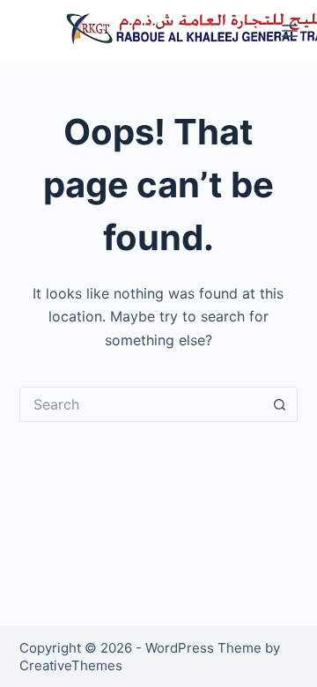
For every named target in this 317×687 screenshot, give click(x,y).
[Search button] (280, 404)
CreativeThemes (70, 665)
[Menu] (290, 31)
